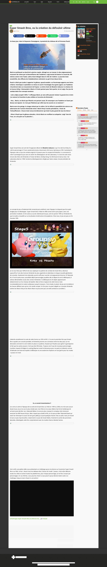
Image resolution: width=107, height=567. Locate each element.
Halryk (17, 31)
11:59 (87, 123)
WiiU (87, 31)
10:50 (87, 144)
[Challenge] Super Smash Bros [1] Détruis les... (25, 519)
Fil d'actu (80, 110)
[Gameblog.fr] (14, 2)
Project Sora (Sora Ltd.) (91, 41)
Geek (42, 1)
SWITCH (83, 1)
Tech (35, 1)
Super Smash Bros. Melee (84, 45)
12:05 (87, 116)
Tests (58, 1)
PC (73, 1)
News (88, 110)
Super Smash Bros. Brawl (84, 54)
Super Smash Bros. (82, 49)
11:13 (86, 137)
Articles (84, 110)
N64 (78, 51)
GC (78, 46)
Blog (11, 25)
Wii (81, 51)
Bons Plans (67, 1)
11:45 (87, 130)
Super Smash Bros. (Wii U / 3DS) (91, 29)
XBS (80, 1)
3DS (90, 31)
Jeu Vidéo (26, 1)
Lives (92, 110)
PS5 (76, 1)
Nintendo (88, 39)
